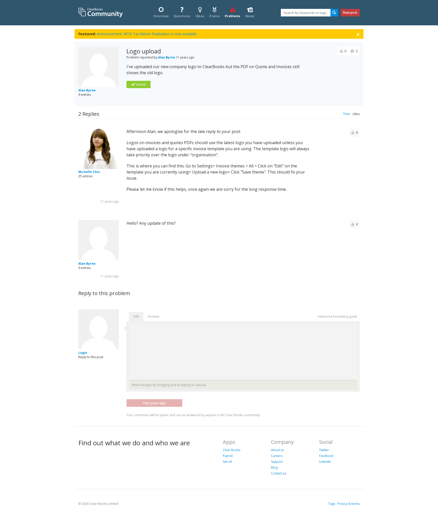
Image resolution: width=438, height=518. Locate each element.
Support (277, 461)
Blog (274, 467)
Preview (153, 316)
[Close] (358, 34)
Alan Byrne (87, 90)
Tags (331, 504)
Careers (276, 456)
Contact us (278, 473)
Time (346, 114)
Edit (136, 316)
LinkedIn (325, 461)
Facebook (326, 456)
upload (200, 385)
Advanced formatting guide (337, 316)
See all (227, 461)
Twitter (324, 450)
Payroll (228, 456)
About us (277, 450)
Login (82, 353)
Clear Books (231, 450)
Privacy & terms (348, 504)
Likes (356, 114)
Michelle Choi (89, 172)
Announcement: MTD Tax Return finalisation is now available (147, 33)
